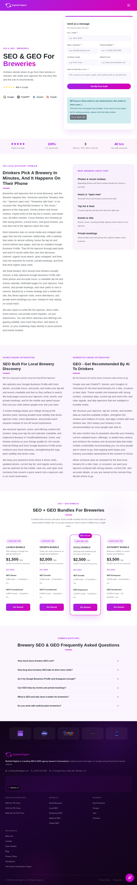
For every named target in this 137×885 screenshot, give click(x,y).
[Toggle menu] (129, 5)
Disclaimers (10, 861)
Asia (94, 813)
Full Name (72, 33)
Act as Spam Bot (78, 117)
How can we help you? (77, 69)
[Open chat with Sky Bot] (130, 878)
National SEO (54, 818)
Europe (96, 808)
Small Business (55, 803)
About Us (9, 836)
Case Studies (11, 846)
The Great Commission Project (18, 866)
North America (99, 803)
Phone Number (107, 45)
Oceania (96, 818)
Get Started (18, 607)
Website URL (105, 57)
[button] (68, 661)
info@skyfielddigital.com (18, 771)
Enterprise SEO (55, 813)
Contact (8, 841)
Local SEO (53, 808)
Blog (7, 851)
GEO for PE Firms (13, 808)
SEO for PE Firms (12, 803)
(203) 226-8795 (40, 771)
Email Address (74, 45)
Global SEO (54, 823)
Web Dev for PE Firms (14, 813)
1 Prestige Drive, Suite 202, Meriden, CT (69, 771)
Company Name (73, 57)
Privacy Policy (11, 856)
